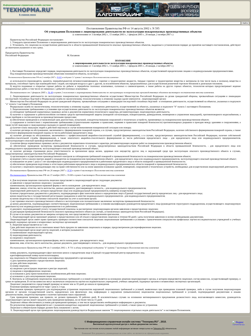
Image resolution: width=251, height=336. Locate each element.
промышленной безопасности (190, 146)
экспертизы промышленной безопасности (62, 146)
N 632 (59, 77)
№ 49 (50, 92)
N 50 (69, 170)
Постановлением (18, 175)
